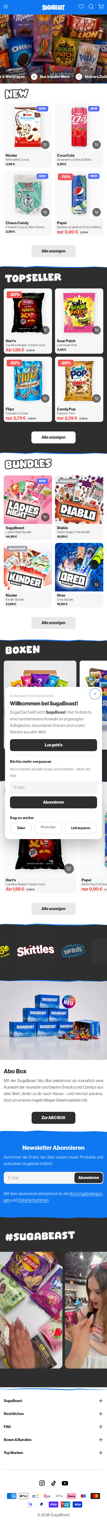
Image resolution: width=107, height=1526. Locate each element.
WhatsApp (48, 827)
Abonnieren (53, 802)
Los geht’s (53, 745)
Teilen (21, 828)
